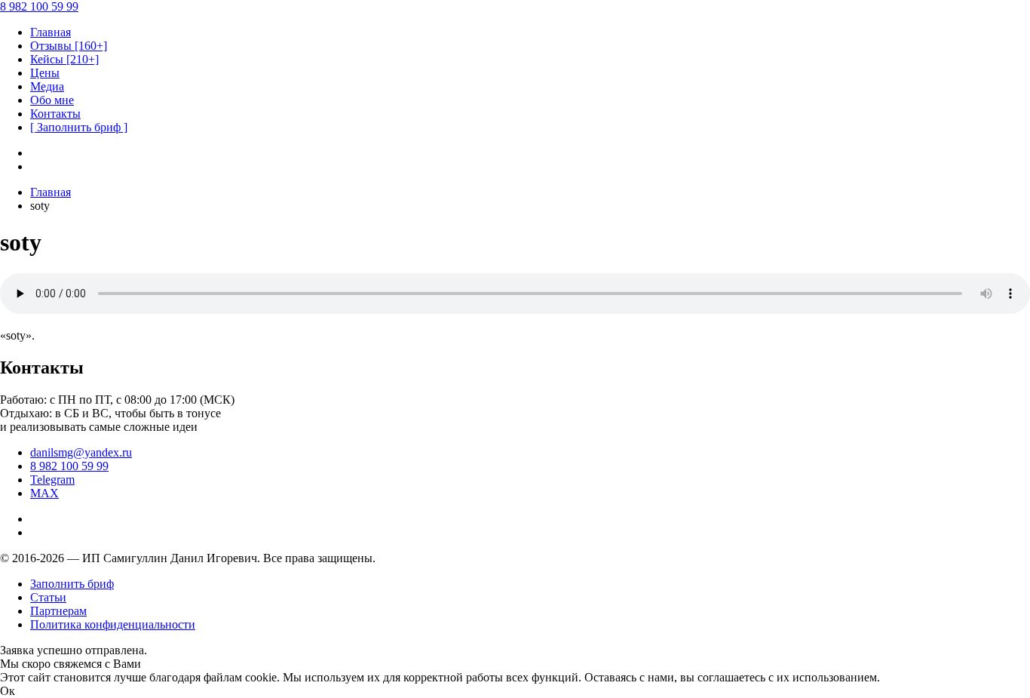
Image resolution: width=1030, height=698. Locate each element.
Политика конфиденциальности (112, 624)
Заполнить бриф (72, 583)
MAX (44, 493)
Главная (50, 192)
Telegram (52, 479)
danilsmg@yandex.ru (81, 452)
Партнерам (58, 610)
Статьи (48, 597)
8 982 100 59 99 (69, 466)
